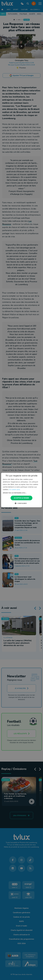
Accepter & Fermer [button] (21, 498)
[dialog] (21, 490)
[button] (21, 493)
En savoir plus (14, 489)
